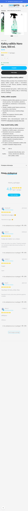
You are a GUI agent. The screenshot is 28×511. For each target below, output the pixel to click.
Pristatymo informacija (7, 165)
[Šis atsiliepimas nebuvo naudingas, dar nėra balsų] (25, 226)
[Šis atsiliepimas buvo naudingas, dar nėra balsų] (22, 226)
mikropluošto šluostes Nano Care (15, 120)
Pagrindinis (3, 10)
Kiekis (2, 55)
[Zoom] (22, 14)
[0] (26, 6)
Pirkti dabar (14, 72)
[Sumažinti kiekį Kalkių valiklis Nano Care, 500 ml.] (2, 58)
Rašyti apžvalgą (14, 195)
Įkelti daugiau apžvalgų (14, 332)
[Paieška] (23, 6)
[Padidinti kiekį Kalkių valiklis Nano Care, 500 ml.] (7, 58)
